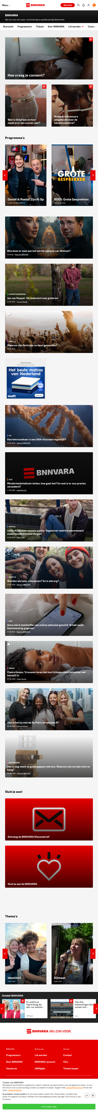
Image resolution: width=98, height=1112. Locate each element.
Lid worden (74, 26)
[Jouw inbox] (83, 5)
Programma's (24, 26)
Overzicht (8, 26)
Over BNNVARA (56, 26)
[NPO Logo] (94, 5)
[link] (24, 1008)
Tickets (40, 26)
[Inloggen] (88, 5)
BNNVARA (11, 15)
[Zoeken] (78, 5)
